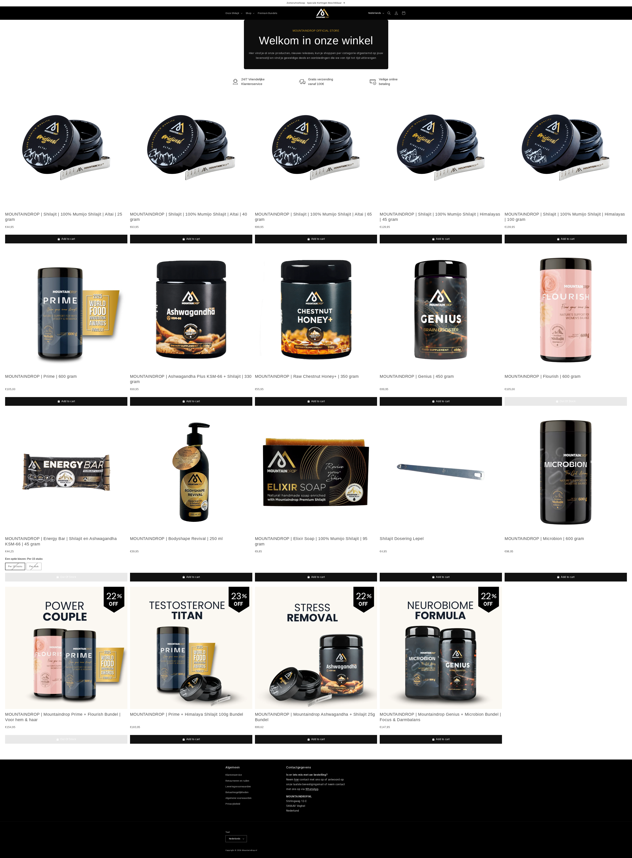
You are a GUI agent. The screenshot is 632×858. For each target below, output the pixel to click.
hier (296, 779)
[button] (234, 13)
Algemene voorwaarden (238, 798)
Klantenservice (233, 775)
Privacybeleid (232, 804)
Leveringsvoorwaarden (238, 786)
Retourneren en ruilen (237, 780)
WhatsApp (311, 789)
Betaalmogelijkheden (237, 792)
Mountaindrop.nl (249, 850)
